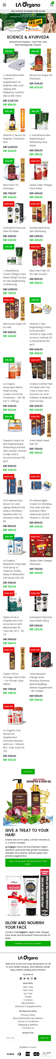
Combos (28, 999)
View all (28, 771)
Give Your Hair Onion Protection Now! (28, 863)
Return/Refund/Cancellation (28, 1018)
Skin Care (28, 986)
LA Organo (31, 1047)
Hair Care (28, 990)
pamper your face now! (28, 943)
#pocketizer (28, 1003)
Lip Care (28, 993)
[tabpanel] (28, 22)
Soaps (28, 996)
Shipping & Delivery (28, 1024)
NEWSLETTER (28, 1033)
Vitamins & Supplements (28, 1006)
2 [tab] (29, 28)
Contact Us (28, 1027)
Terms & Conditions (28, 1021)
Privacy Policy (28, 1014)
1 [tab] (27, 28)
